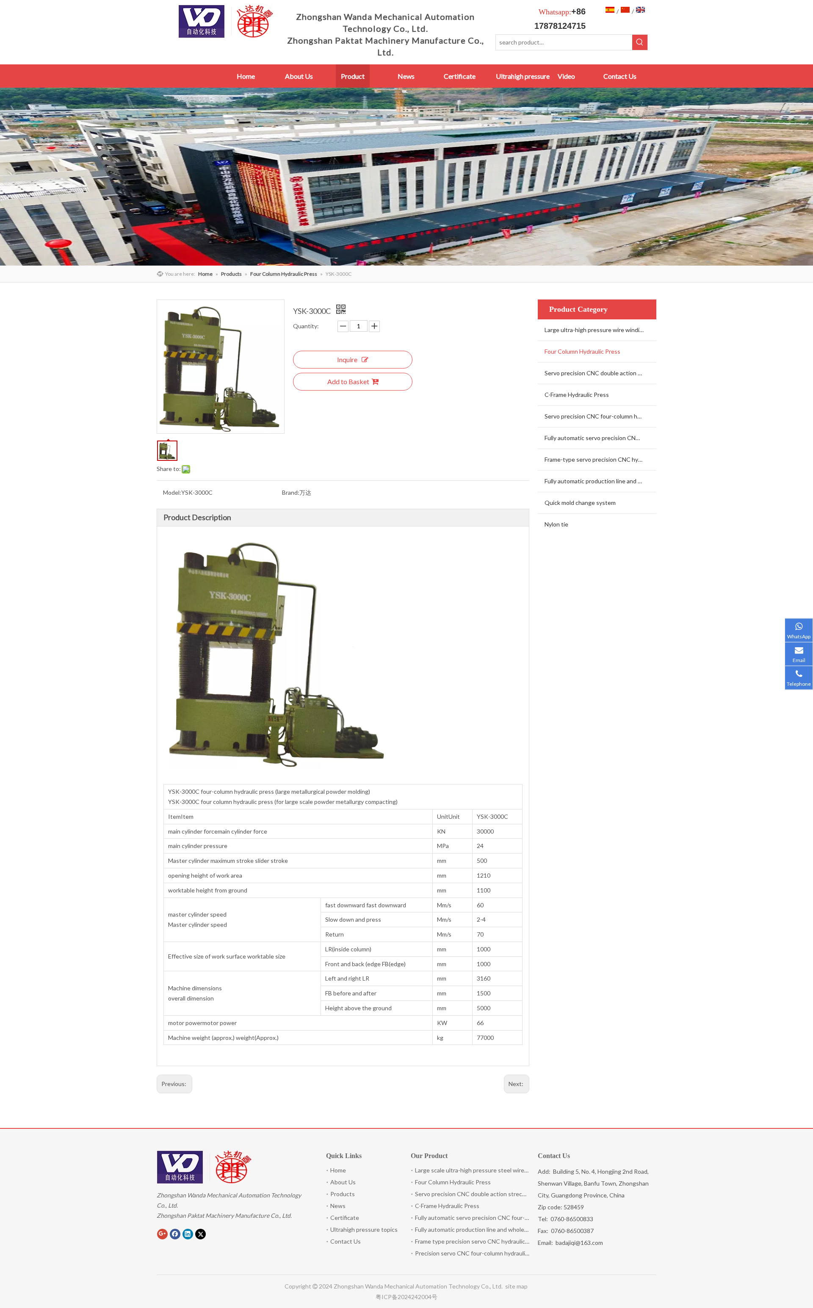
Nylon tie (556, 524)
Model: (172, 492)
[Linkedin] (188, 1233)
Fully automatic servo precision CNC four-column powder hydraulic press (600, 437)
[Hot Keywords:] (639, 42)
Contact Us (345, 1241)
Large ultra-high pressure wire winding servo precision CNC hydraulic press (600, 329)
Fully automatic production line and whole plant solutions (600, 481)
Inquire (347, 359)
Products (342, 1193)
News (338, 1205)
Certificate (344, 1217)
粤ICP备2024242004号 (406, 1296)
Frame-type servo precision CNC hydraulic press (600, 459)
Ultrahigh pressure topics (364, 1229)
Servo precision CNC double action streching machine (486, 1193)
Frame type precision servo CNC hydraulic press (478, 1241)
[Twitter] (200, 1233)
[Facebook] (175, 1233)
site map (517, 1286)
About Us (343, 1182)
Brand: (290, 492)
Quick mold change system (580, 502)
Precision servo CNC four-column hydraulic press (479, 1253)
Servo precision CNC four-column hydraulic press (600, 416)
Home (338, 1170)
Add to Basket (348, 381)
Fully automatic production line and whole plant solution (488, 1229)
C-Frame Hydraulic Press (577, 394)
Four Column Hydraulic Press (582, 351)
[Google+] (162, 1233)
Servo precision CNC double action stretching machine (600, 373)
